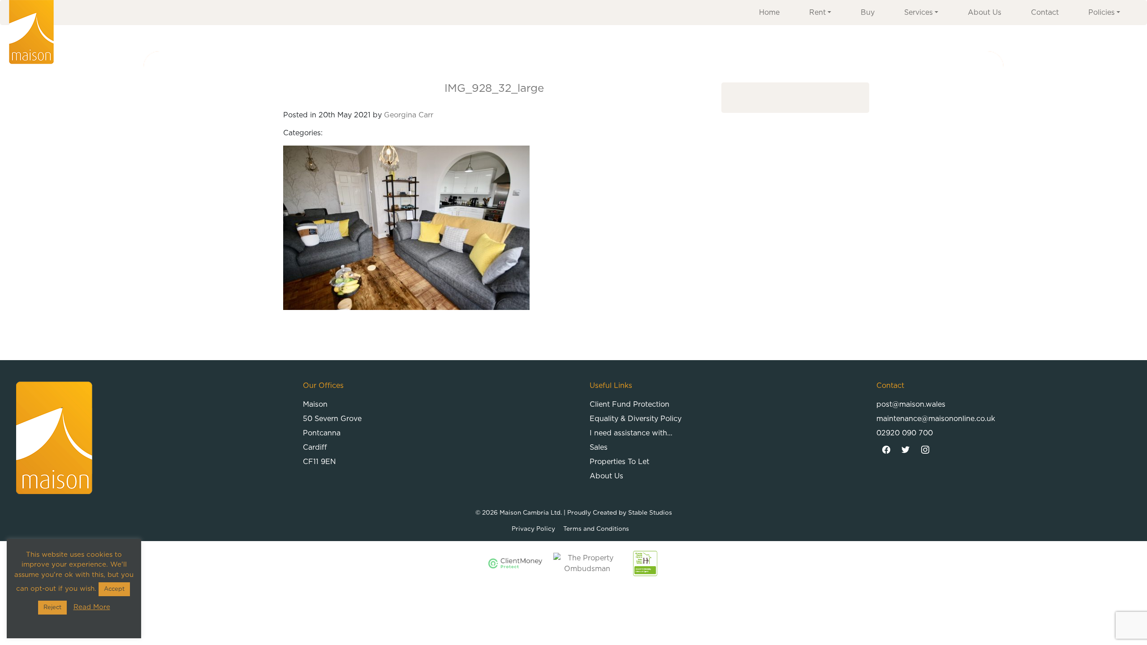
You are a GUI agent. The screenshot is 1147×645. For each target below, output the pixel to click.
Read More (91, 607)
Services (918, 12)
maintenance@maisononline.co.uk (935, 418)
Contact (1045, 12)
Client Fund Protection (629, 404)
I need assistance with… (631, 433)
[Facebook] (886, 450)
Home (769, 12)
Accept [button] (114, 589)
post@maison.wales (910, 404)
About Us (984, 12)
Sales (599, 447)
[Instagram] (925, 450)
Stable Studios (650, 513)
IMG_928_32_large (494, 88)
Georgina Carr (408, 115)
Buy (868, 12)
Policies (1101, 12)
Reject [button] (52, 608)
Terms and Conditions (596, 529)
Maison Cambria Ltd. (531, 513)
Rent (817, 12)
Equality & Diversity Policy (635, 418)
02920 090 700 (904, 433)
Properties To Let (619, 461)
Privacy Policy (533, 529)
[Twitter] (906, 450)
